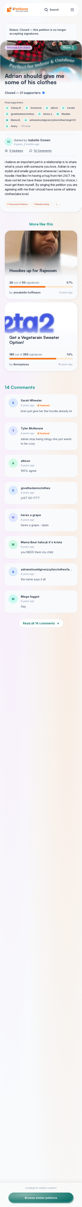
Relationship (41, 204)
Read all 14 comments (41, 623)
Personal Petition (17, 204)
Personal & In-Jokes (18, 47)
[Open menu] (72, 10)
